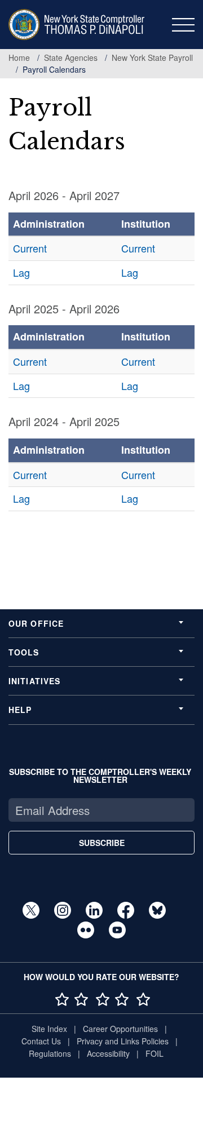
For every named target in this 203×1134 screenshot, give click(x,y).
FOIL (154, 1053)
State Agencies (71, 57)
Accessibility (108, 1053)
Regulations (50, 1053)
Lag (21, 272)
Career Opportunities (120, 1028)
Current (30, 248)
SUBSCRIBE (102, 842)
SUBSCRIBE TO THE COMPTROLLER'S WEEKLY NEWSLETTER (100, 775)
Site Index (49, 1028)
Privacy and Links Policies (123, 1041)
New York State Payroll (152, 57)
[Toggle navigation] (183, 25)
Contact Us (41, 1041)
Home (19, 57)
